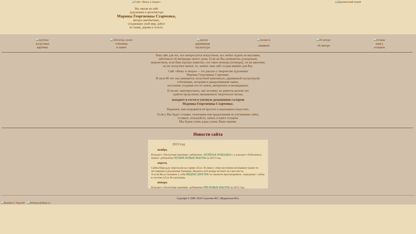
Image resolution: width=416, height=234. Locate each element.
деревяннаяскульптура (202, 45)
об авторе (323, 45)
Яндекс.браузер (197, 174)
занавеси (263, 45)
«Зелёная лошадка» (217, 154)
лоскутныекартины (42, 45)
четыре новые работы (190, 157)
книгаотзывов (379, 45)
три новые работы (216, 187)
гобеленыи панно (121, 45)
